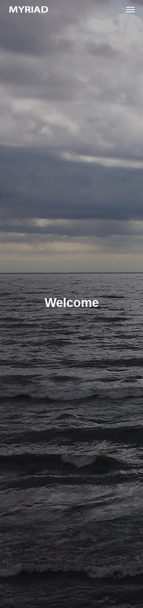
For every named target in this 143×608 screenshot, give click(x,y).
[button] (130, 9)
